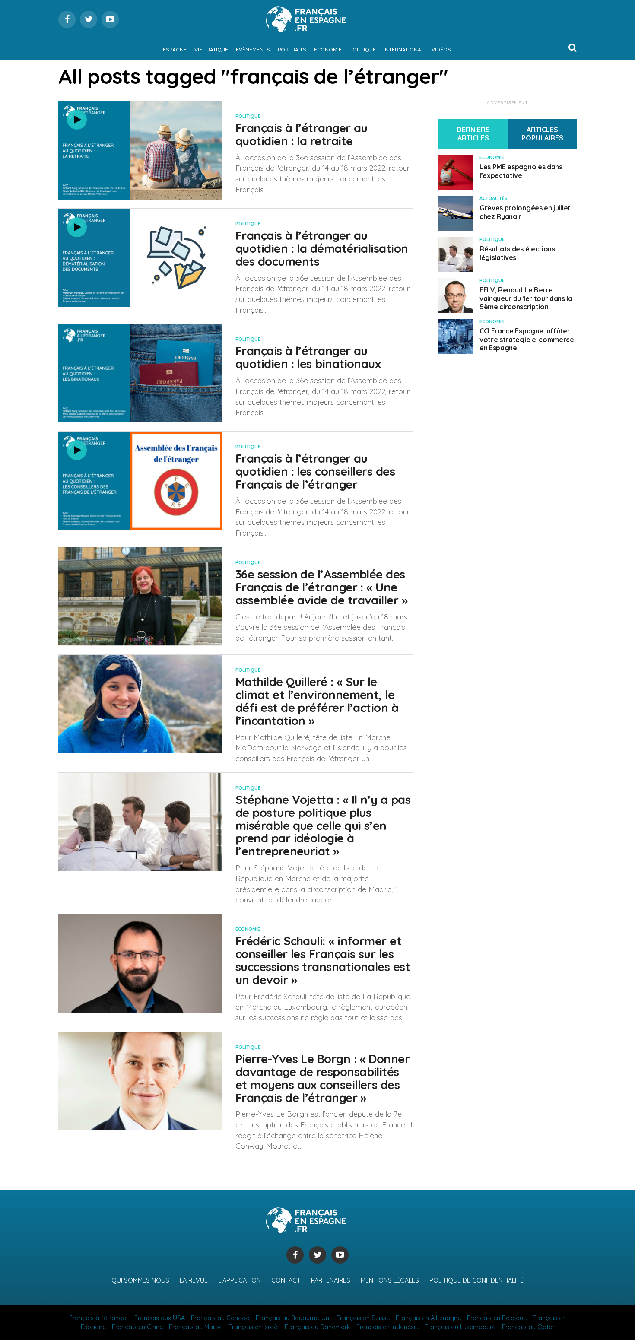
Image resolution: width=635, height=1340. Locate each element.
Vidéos (441, 49)
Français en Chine (137, 1327)
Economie (328, 49)
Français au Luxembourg (460, 1327)
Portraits (292, 49)
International (404, 49)
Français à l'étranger (98, 1318)
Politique (362, 49)
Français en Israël (254, 1327)
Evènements (253, 49)
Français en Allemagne (428, 1318)
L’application (239, 1280)
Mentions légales (390, 1280)
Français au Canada (220, 1318)
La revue (194, 1280)
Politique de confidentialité (476, 1280)
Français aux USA (159, 1318)
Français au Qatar (528, 1327)
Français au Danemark (317, 1327)
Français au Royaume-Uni (293, 1318)
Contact (286, 1280)
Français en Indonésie (387, 1327)
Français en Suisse (363, 1318)
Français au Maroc (195, 1327)
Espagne (175, 49)
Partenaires (330, 1280)
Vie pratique (211, 49)
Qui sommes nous (140, 1280)
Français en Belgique (497, 1318)
